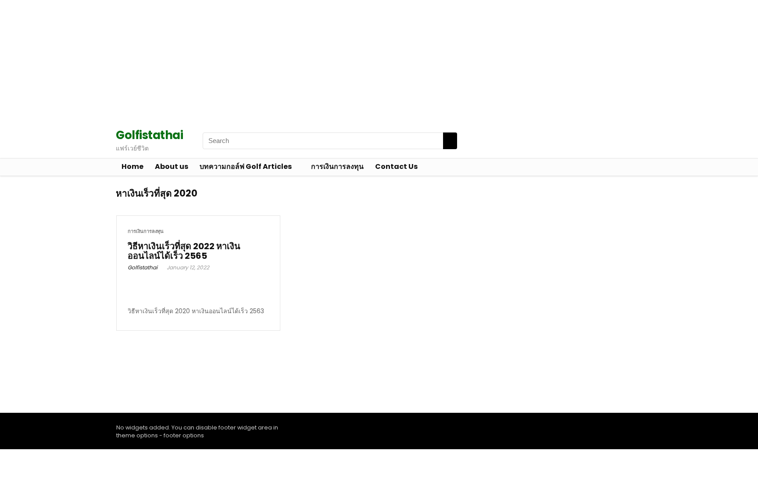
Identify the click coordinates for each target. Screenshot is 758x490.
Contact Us (396, 166)
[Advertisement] (263, 61)
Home (132, 166)
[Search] (450, 140)
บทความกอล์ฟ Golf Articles (246, 166)
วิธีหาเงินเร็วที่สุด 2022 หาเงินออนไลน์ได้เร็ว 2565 (184, 251)
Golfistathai (142, 267)
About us (171, 166)
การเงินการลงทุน (337, 166)
